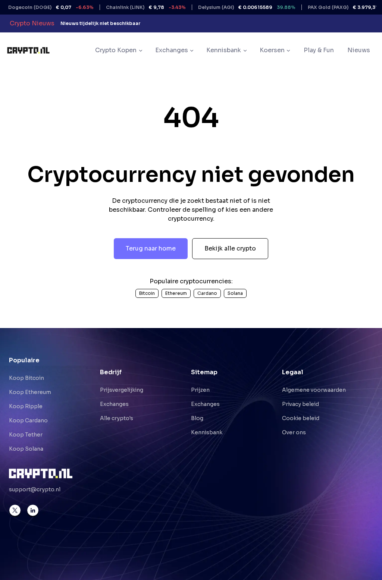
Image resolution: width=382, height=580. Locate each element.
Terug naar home (151, 248)
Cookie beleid (300, 418)
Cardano (207, 293)
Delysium (233, 7)
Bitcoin (147, 293)
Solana (235, 293)
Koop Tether (26, 434)
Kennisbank (206, 432)
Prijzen (200, 390)
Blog (197, 418)
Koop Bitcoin (26, 378)
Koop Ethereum (30, 392)
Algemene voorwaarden (314, 390)
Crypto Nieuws (32, 23)
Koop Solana (26, 448)
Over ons (294, 432)
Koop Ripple (26, 406)
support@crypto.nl (34, 489)
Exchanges (114, 404)
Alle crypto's (116, 418)
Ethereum (176, 293)
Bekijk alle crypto (230, 248)
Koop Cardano (28, 420)
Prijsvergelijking (121, 390)
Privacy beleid (300, 404)
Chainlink (133, 7)
